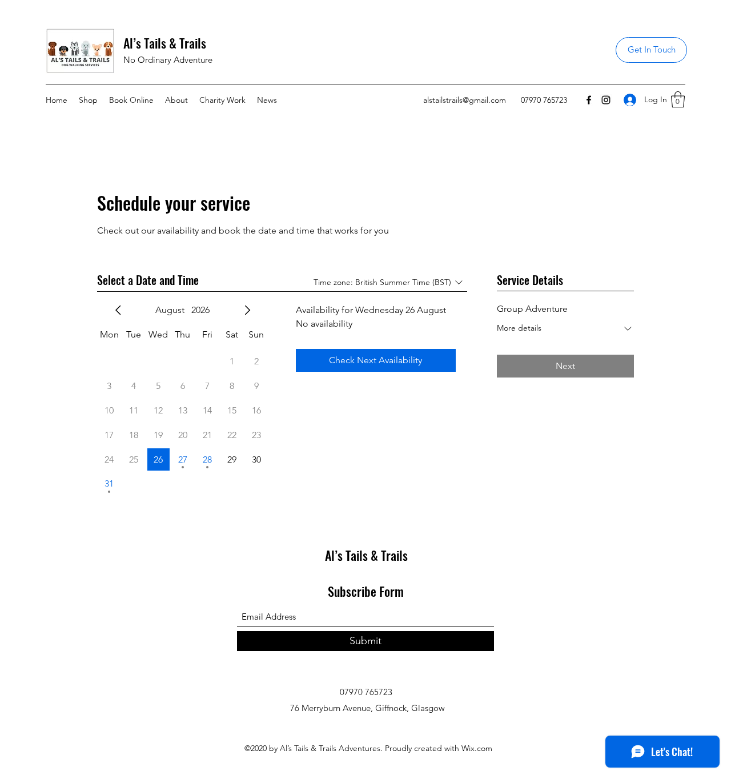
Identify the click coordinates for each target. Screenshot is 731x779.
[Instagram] (606, 100)
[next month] (247, 310)
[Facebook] (589, 100)
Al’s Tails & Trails (164, 43)
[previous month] (118, 310)
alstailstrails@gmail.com (464, 100)
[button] (678, 99)
